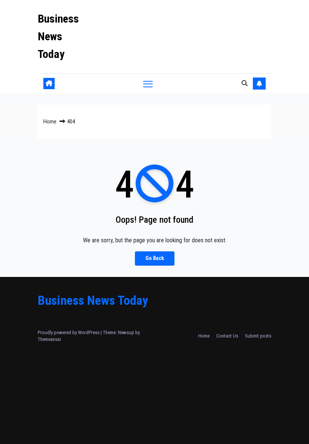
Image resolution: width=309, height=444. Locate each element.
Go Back (154, 258)
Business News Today (58, 36)
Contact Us (227, 336)
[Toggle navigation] (148, 84)
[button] (245, 83)
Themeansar (49, 339)
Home (50, 121)
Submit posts (258, 336)
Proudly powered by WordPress (69, 332)
